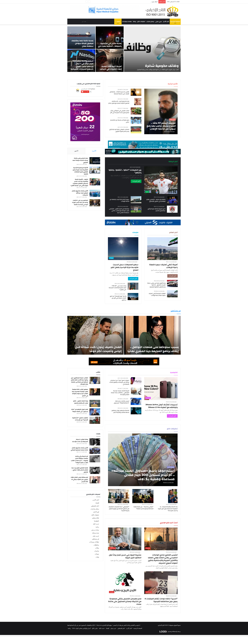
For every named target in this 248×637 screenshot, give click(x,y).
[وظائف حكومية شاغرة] (152, 49)
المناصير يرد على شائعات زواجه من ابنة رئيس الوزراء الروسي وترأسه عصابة (80, 202)
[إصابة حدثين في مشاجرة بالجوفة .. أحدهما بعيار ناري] (110, 37)
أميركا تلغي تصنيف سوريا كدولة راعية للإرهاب (163, 266)
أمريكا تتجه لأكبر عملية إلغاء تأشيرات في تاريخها (111, 68)
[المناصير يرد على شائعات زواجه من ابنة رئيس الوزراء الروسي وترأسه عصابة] (95, 202)
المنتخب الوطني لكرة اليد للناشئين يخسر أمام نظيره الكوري (119, 130)
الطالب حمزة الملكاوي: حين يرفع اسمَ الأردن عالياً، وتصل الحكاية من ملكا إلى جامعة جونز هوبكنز (79, 381)
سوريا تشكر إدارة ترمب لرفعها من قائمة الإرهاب (119, 200)
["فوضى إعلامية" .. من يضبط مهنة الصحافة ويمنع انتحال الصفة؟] (142, 496)
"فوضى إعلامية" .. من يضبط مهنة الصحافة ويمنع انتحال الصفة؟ (143, 508)
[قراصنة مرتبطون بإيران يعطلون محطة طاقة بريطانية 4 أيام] (136, 410)
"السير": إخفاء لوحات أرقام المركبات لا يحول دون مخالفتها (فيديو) (161, 600)
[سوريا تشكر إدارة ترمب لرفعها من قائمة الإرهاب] (136, 199)
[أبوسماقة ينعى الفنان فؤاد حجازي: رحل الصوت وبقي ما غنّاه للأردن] (95, 479)
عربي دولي (158, 21)
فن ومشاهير (95, 539)
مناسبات (96, 551)
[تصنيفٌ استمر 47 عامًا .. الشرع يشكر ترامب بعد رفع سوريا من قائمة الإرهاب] (161, 111)
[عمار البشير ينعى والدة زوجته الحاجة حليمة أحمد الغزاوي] (95, 160)
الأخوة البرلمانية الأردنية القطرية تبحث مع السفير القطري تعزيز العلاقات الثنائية (80, 170)
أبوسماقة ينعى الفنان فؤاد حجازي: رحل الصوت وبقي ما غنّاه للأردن (79, 479)
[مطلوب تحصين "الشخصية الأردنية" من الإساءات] (95, 420)
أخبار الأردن (166, 21)
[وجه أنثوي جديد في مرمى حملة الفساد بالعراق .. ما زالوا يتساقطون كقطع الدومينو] (172, 283)
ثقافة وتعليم (95, 518)
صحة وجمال (95, 533)
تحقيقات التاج (141, 21)
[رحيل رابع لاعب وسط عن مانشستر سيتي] (136, 120)
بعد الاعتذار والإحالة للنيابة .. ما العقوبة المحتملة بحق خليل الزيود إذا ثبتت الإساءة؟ (168, 509)
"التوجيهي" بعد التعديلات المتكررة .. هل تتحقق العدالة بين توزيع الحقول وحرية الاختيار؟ (118, 509)
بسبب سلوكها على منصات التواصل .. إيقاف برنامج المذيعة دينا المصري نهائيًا (153, 349)
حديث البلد (96, 524)
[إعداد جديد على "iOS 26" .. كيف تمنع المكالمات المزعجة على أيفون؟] (133, 286)
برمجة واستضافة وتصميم (174, 631)
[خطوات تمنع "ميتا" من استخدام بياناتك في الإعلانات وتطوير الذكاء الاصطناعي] (136, 380)
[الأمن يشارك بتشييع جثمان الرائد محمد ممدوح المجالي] (95, 450)
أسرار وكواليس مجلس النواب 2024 (81, 628)
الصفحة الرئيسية (175, 21)
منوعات (97, 554)
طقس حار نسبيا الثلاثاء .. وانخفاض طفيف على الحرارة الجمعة (119, 93)
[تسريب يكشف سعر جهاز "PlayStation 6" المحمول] (136, 401)
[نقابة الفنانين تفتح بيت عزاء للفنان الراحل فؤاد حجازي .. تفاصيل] (95, 470)
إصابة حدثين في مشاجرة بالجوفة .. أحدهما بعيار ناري (110, 45)
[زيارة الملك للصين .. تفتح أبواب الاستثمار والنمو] (95, 403)
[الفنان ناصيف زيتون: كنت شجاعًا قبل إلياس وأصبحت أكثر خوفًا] (95, 335)
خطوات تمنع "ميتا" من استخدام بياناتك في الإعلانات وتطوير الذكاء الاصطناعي (119, 382)
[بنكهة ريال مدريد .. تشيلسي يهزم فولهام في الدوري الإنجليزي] (172, 199)
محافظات (96, 545)
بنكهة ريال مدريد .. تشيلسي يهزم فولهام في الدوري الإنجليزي (155, 200)
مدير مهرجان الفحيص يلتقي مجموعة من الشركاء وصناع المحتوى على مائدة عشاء (124, 601)
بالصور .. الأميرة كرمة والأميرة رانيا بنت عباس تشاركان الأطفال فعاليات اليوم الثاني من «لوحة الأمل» (79, 182)
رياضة (134, 21)
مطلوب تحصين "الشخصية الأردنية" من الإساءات (80, 419)
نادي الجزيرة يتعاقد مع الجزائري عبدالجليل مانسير (156, 210)
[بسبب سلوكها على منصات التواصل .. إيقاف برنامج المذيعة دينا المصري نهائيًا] (152, 335)
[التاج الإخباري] (163, 11)
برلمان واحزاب (150, 21)
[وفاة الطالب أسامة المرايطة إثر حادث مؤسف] (95, 441)
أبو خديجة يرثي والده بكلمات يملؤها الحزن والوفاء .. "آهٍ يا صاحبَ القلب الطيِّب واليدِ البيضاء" (79, 459)
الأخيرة (94, 151)
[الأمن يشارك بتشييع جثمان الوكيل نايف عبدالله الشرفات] (95, 193)
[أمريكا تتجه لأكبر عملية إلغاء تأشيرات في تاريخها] (110, 60)
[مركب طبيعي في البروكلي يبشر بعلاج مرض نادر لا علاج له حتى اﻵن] (136, 111)
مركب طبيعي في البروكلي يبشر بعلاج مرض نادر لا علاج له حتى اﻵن (119, 111)
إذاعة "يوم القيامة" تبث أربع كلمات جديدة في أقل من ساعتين (118, 298)
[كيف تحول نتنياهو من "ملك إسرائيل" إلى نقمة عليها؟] (95, 411)
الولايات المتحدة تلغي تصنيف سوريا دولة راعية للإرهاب (157, 294)
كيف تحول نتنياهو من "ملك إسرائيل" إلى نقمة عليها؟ (79, 410)
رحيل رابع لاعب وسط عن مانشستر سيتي (119, 121)
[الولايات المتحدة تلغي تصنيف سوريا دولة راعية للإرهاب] (172, 293)
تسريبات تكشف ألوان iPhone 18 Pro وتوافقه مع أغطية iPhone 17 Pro (162, 406)
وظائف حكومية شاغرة (162, 66)
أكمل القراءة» (172, 276)
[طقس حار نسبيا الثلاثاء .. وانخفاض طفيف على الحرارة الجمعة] (136, 92)
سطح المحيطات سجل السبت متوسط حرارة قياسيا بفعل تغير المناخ (124, 267)
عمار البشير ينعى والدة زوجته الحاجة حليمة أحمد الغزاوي (80, 160)
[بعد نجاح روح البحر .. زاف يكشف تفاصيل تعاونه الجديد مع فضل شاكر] (137, 101)
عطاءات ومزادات (127, 21)
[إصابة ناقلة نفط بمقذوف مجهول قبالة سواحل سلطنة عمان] (81, 37)
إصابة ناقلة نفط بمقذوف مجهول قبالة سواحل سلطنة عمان (82, 43)
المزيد (118, 21)
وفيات (97, 557)
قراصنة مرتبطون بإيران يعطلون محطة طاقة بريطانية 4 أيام (120, 411)
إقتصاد (97, 503)
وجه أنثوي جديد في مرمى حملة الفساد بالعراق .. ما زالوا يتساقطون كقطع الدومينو (156, 285)
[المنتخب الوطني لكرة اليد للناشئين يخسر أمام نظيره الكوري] (136, 129)
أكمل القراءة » (136, 181)
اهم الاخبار (96, 512)
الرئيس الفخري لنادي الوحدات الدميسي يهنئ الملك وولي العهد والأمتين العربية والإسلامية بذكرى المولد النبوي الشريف (163, 559)
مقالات (97, 548)
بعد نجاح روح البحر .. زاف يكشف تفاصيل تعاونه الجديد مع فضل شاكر (118, 102)
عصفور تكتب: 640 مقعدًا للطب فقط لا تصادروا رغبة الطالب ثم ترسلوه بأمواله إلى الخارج (80, 392)
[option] (124, 49)
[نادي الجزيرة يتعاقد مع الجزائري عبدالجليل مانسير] (172, 209)
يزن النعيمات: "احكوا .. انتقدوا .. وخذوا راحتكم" (125, 171)
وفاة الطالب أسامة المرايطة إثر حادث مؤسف (80, 440)
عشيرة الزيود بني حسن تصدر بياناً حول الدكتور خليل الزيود (125, 556)
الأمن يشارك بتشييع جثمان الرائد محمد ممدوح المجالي (79, 449)
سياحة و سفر (95, 530)
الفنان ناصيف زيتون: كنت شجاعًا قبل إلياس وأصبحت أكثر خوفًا (98, 349)
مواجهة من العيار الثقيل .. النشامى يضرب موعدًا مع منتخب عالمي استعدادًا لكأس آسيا (119, 211)
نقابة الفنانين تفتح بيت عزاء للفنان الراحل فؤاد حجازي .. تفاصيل (79, 470)
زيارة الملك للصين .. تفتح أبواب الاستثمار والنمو (80, 402)
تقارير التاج (95, 628)
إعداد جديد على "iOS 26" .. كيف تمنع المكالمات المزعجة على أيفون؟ (117, 288)
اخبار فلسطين (95, 506)
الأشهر (76, 151)
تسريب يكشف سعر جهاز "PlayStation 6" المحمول (121, 402)
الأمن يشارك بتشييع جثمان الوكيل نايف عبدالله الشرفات (80, 193)
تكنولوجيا (96, 521)
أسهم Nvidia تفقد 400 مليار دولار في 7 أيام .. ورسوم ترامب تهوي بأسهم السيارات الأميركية (82, 65)
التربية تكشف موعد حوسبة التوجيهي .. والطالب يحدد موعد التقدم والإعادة (120, 393)
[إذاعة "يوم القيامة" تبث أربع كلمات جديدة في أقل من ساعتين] (133, 296)
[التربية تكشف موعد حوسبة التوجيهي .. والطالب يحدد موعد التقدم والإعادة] (136, 391)
